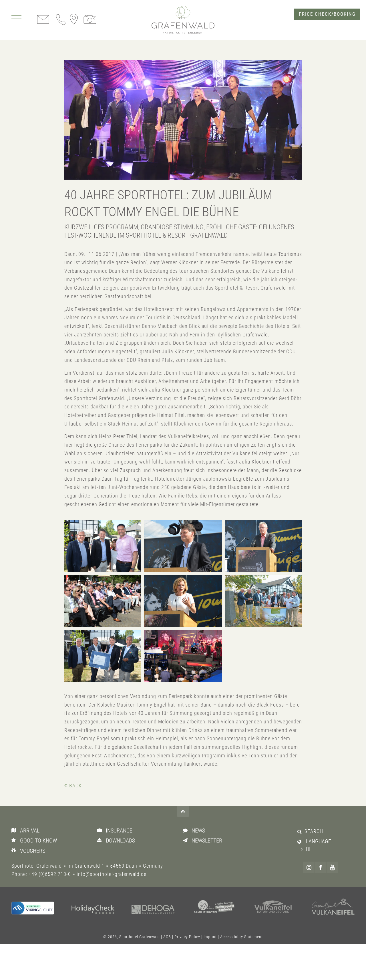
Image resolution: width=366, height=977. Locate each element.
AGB (167, 936)
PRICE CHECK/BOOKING (327, 14)
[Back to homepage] (183, 20)
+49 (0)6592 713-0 (50, 874)
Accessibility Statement (241, 936)
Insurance (119, 830)
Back (75, 786)
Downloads (120, 840)
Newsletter (207, 840)
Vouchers (32, 850)
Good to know (38, 840)
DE (309, 849)
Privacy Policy (187, 936)
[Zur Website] (92, 910)
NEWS (198, 830)
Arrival (29, 830)
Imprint (210, 936)
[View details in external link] (32, 908)
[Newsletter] (186, 840)
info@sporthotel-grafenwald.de (111, 874)
